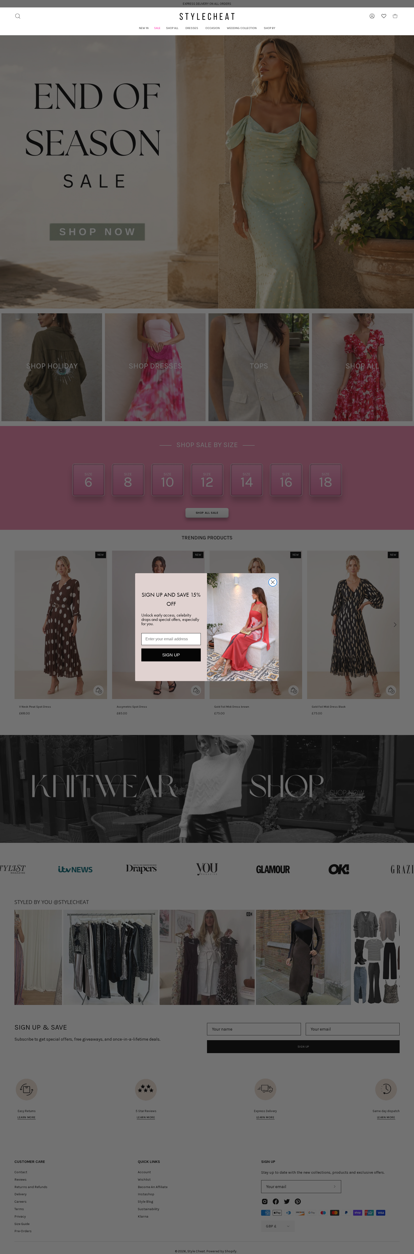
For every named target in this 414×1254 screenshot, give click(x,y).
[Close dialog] (273, 582)
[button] (172, 28)
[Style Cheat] (207, 16)
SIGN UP (171, 655)
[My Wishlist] (384, 16)
